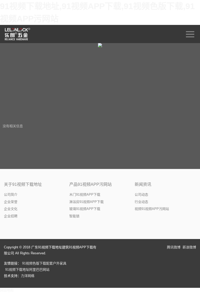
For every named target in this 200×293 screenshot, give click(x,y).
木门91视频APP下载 (84, 194)
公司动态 (141, 194)
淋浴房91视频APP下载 (86, 202)
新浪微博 (189, 247)
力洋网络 (27, 276)
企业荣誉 (10, 202)
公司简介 (10, 194)
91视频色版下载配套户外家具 (44, 263)
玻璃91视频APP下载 (84, 209)
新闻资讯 (143, 184)
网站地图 (7, 290)
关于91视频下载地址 (23, 184)
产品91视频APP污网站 (90, 184)
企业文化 (10, 209)
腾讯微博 (173, 247)
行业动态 (141, 202)
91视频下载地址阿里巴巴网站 (27, 269)
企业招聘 (10, 216)
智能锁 (74, 216)
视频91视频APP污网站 (152, 209)
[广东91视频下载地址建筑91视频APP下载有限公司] (18, 34)
